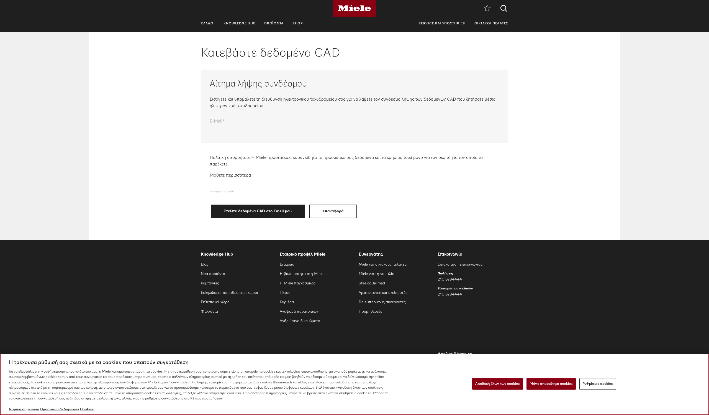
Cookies (87, 409)
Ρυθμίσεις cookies (597, 384)
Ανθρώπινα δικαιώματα (300, 321)
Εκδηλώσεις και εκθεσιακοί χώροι (229, 293)
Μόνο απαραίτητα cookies (551, 384)
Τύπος (285, 293)
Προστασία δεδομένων (59, 409)
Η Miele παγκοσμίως (297, 283)
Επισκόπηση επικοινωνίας (460, 264)
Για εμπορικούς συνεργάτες (382, 302)
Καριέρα (287, 302)
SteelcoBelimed (372, 283)
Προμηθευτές (370, 312)
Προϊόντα (274, 23)
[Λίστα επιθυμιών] (487, 8)
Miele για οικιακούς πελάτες (383, 264)
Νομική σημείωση (24, 409)
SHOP (297, 23)
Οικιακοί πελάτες (491, 23)
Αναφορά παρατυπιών (299, 312)
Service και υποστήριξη (441, 23)
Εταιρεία (287, 264)
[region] (354, 384)
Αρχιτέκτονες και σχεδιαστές (383, 293)
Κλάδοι (208, 23)
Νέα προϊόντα (213, 274)
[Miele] (354, 8)
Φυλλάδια (209, 312)
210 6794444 (450, 279)
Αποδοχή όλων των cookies (497, 384)
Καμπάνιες (210, 283)
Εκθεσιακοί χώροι (216, 302)
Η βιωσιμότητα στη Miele (301, 274)
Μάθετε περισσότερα (230, 175)
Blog (204, 264)
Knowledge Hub (239, 23)
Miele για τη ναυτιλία (376, 274)
